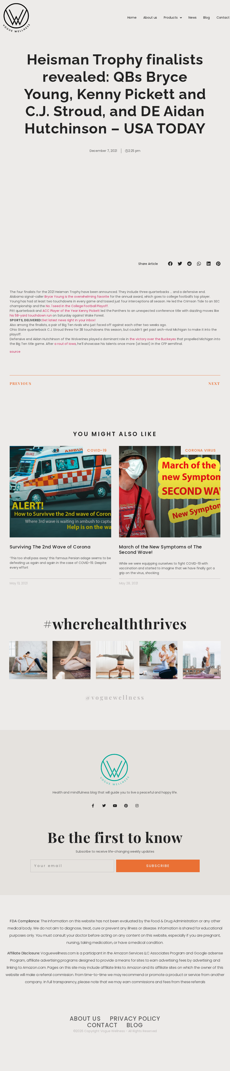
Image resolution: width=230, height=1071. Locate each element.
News (192, 17)
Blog (206, 17)
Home (132, 17)
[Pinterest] (126, 805)
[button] (170, 264)
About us (150, 17)
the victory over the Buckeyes (153, 339)
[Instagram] (137, 805)
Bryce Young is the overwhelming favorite (76, 296)
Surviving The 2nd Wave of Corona (50, 547)
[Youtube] (115, 805)
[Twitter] (104, 805)
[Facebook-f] (93, 805)
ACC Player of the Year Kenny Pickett (71, 310)
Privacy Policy (135, 1019)
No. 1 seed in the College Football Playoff (77, 306)
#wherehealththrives (115, 623)
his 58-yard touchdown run (31, 315)
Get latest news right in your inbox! (68, 320)
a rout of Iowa (65, 343)
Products (170, 17)
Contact (223, 17)
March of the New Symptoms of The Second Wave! (160, 549)
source (15, 351)
